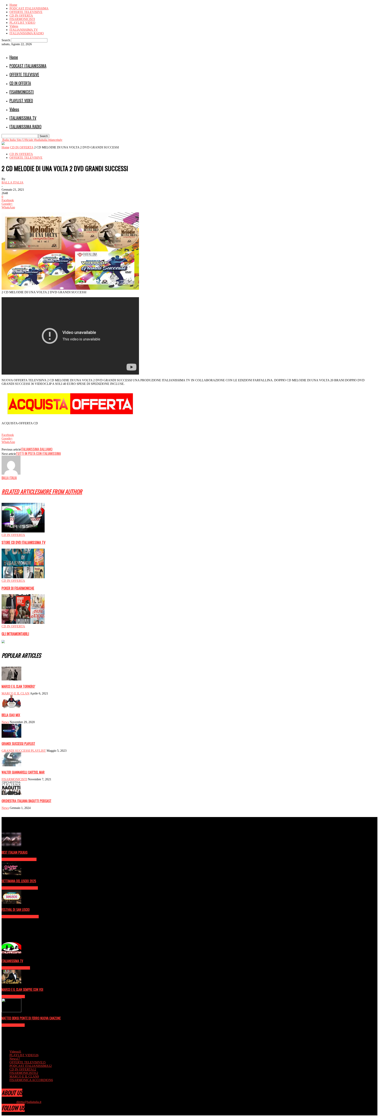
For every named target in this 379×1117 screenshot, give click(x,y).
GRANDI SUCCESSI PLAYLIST (18, 743)
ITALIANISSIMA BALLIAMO (37, 449)
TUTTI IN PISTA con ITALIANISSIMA (38, 453)
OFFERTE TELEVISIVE (25, 12)
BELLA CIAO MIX (11, 715)
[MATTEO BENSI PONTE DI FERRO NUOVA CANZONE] (11, 1011)
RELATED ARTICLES (20, 491)
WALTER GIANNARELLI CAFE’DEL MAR (23, 772)
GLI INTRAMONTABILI (15, 633)
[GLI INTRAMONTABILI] (23, 622)
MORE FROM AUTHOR (60, 491)
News (5, 722)
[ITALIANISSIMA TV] (11, 954)
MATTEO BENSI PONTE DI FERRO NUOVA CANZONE (31, 1018)
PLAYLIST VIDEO (22, 22)
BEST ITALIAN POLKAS (14, 852)
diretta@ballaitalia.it (28, 1102)
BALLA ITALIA (12, 182)
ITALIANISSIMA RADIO (26, 33)
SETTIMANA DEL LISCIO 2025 (19, 881)
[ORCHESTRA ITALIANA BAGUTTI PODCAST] (11, 794)
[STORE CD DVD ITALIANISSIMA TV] (23, 531)
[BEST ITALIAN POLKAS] (11, 845)
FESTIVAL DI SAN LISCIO (16, 909)
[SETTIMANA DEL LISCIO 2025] (11, 874)
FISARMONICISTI (22, 19)
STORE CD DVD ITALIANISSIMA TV (23, 542)
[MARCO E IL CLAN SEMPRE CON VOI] (11, 982)
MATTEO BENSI (13, 1025)
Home (13, 5)
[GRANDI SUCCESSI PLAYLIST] (11, 736)
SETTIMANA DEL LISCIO (20, 888)
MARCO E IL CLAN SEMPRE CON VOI (22, 989)
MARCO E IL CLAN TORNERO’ (18, 686)
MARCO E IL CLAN (15, 693)
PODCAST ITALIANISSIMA (29, 8)
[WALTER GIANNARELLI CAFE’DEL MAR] (11, 765)
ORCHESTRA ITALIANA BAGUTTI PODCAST (26, 800)
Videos (13, 26)
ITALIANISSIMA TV (23, 29)
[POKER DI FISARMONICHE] (23, 577)
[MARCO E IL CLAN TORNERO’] (11, 679)
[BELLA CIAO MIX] (11, 708)
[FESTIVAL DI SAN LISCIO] (11, 902)
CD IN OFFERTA (21, 15)
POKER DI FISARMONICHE (18, 588)
